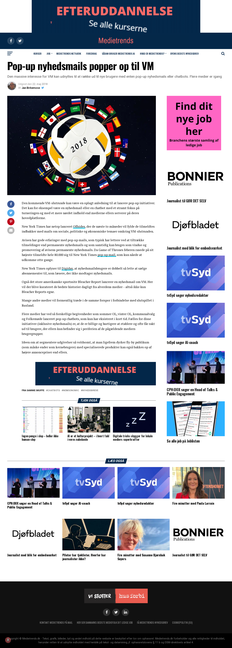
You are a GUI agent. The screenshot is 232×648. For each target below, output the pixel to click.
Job (48, 53)
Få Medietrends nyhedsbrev (152, 622)
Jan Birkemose (31, 87)
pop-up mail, (107, 255)
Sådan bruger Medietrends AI (118, 53)
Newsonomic (71, 390)
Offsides (79, 226)
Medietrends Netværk (68, 53)
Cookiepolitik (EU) (182, 622)
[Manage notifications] (8, 640)
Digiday (67, 268)
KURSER (38, 53)
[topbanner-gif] (95, 384)
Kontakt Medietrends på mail (56, 622)
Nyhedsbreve (90, 390)
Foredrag (91, 53)
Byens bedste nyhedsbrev (184, 53)
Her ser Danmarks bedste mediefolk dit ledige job (105, 622)
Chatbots (53, 390)
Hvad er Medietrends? (152, 53)
